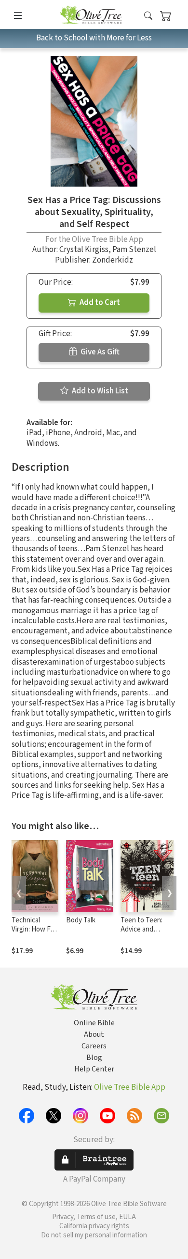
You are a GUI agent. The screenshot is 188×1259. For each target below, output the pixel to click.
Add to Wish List (99, 391)
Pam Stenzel (134, 249)
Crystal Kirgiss (83, 249)
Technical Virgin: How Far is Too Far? (34, 929)
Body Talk (80, 920)
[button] (148, 16)
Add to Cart (99, 302)
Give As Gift (99, 352)
